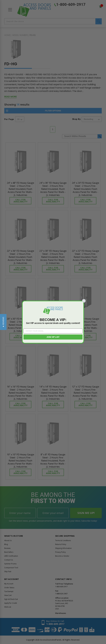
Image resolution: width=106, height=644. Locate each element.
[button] (3, 322)
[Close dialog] (84, 301)
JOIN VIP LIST (53, 337)
